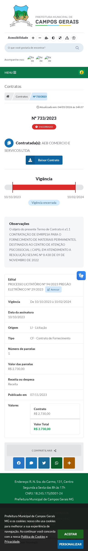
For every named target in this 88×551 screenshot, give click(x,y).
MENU (9, 72)
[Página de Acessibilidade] (74, 38)
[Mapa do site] (67, 38)
